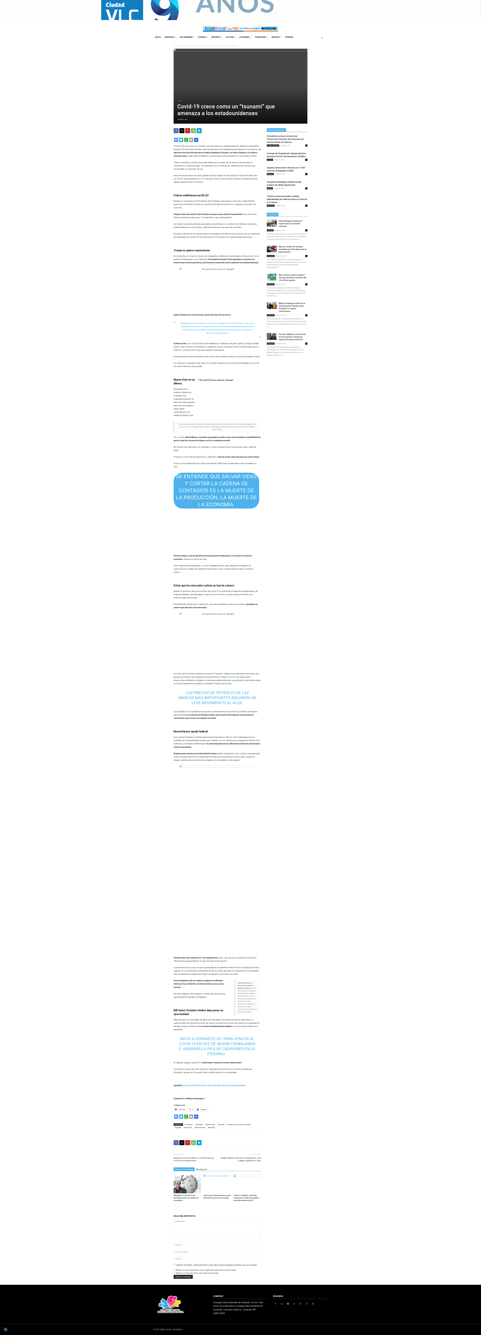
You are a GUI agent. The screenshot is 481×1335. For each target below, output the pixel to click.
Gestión (270, 160)
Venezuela (271, 205)
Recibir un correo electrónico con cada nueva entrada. (197, 1273)
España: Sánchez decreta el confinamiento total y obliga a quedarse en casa (241, 1159)
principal (270, 230)
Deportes (270, 174)
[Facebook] (176, 130)
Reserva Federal (200, 1127)
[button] (322, 38)
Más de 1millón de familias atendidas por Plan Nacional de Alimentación (293, 249)
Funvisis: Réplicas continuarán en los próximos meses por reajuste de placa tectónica (292, 337)
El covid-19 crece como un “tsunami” (239, 1124)
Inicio (175, 45)
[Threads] (313, 1303)
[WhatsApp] (193, 130)
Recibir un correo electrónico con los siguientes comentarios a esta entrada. (206, 1270)
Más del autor (201, 1169)
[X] (181, 130)
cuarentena (199, 1124)
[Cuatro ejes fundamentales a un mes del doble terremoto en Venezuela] (217, 1184)
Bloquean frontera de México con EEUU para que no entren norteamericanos (194, 1159)
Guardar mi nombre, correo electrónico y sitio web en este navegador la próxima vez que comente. (216, 1265)
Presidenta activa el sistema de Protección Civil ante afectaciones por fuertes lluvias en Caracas (285, 139)
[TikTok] (294, 1303)
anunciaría (231, 677)
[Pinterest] (187, 130)
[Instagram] (281, 1303)
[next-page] (179, 1205)
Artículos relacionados (184, 1169)
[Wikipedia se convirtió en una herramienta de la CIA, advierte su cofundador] (187, 1184)
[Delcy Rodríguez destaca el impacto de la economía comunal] (272, 223)
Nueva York (188, 1127)
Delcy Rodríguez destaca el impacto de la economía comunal (290, 223)
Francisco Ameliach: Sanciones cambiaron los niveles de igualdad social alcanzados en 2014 (246, 1197)
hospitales (178, 1127)
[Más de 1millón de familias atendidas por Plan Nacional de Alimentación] (272, 248)
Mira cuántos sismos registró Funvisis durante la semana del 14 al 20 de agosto (292, 277)
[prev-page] (175, 1205)
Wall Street (211, 1127)
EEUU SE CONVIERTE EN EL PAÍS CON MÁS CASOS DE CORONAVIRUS (214, 1085)
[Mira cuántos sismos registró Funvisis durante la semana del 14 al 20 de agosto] (272, 277)
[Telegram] (199, 130)
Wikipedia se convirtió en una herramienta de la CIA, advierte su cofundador (186, 1197)
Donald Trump (210, 1124)
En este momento (273, 145)
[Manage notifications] (6, 1329)
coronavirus (189, 1124)
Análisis (182, 45)
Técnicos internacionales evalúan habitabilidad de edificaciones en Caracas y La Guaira (287, 199)
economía (221, 1124)
